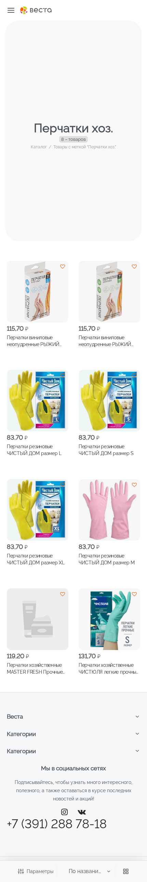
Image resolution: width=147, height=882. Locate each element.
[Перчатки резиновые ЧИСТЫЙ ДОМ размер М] (109, 510)
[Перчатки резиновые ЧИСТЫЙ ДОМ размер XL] (37, 510)
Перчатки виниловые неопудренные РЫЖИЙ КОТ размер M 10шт (105, 340)
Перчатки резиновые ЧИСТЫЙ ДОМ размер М (107, 559)
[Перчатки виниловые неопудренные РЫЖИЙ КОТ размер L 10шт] (37, 291)
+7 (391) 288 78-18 (57, 824)
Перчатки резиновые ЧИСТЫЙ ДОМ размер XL (35, 559)
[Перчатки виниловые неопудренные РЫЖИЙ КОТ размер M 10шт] (109, 291)
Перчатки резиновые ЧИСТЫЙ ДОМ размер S (106, 450)
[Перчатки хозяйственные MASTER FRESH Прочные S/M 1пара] (37, 619)
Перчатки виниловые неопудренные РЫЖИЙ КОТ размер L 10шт (33, 340)
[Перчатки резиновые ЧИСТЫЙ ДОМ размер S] (109, 400)
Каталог (39, 147)
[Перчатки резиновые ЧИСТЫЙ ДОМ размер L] (37, 400)
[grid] (126, 871)
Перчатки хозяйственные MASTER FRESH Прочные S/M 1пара (35, 668)
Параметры (40, 871)
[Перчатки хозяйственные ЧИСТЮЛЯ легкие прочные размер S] (109, 619)
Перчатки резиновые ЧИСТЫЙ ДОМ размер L (34, 450)
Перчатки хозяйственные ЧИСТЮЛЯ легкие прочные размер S (109, 668)
